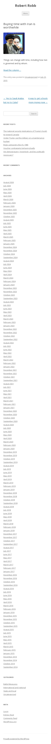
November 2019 (10, 455)
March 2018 (8, 523)
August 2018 (8, 506)
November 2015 (10, 619)
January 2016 (8, 612)
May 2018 (7, 517)
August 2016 (8, 588)
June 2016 (7, 595)
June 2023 (7, 308)
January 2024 (8, 284)
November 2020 (10, 414)
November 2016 (10, 578)
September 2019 (10, 462)
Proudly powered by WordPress (16, 739)
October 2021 (9, 377)
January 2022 (8, 366)
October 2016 (9, 581)
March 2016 (8, 605)
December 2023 (10, 288)
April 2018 (7, 520)
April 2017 (7, 561)
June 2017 (7, 554)
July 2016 (7, 592)
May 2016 (7, 599)
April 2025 (7, 233)
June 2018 (7, 513)
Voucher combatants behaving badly (19, 148)
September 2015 (10, 626)
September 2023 (10, 298)
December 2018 (10, 493)
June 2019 (7, 472)
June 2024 (7, 267)
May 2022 (7, 353)
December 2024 (10, 247)
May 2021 (7, 394)
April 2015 (7, 643)
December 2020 (10, 411)
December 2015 (10, 616)
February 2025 (9, 240)
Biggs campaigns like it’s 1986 (15, 145)
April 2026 (7, 196)
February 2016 (9, 609)
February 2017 (9, 568)
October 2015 (9, 622)
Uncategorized (31, 77)
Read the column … (12, 70)
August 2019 (8, 465)
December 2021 (10, 370)
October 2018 (9, 500)
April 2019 (7, 479)
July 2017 (7, 551)
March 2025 (8, 237)
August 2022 (8, 342)
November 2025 (10, 213)
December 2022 (10, 329)
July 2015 (7, 633)
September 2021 (10, 380)
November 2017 (10, 537)
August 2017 (8, 547)
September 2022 (10, 339)
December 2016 (10, 575)
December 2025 (10, 209)
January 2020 (8, 448)
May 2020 (7, 435)
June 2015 (7, 636)
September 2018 (10, 503)
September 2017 (10, 544)
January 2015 (8, 653)
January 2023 (8, 325)
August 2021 (8, 383)
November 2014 (10, 660)
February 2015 (9, 650)
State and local (9, 691)
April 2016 (7, 602)
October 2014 (9, 663)
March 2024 (8, 278)
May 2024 (7, 271)
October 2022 (9, 336)
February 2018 (9, 527)
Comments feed (10, 718)
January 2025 (8, 244)
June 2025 (7, 226)
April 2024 (7, 274)
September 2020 (10, 421)
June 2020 (7, 431)
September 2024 (10, 257)
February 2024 (9, 281)
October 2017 (9, 540)
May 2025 (7, 230)
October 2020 (9, 418)
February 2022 (9, 363)
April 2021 (7, 397)
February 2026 (9, 203)
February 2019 (9, 486)
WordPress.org (9, 721)
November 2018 (10, 496)
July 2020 (7, 428)
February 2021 (9, 404)
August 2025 (8, 220)
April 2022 (7, 356)
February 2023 (9, 322)
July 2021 (7, 387)
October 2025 (9, 216)
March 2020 (8, 441)
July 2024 (7, 264)
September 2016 (10, 585)
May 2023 (7, 312)
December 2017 (10, 534)
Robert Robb (25, 5)
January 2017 (8, 571)
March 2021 (8, 401)
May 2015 (7, 639)
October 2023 (9, 295)
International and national (14, 687)
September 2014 (10, 667)
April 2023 (7, 315)
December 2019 (10, 452)
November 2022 (10, 332)
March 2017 (8, 564)
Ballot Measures (10, 684)
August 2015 (8, 629)
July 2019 (7, 469)
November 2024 (10, 250)
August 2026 (8, 182)
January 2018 (8, 530)
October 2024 (9, 254)
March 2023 (8, 319)
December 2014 (10, 657)
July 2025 (7, 223)
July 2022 (7, 346)
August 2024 (8, 261)
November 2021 (10, 373)
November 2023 (10, 291)
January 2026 (8, 206)
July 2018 (7, 510)
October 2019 (9, 459)
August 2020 (8, 424)
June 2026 (7, 189)
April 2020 (7, 438)
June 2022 (7, 349)
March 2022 (8, 360)
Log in (5, 711)
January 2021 (8, 407)
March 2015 (8, 646)
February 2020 (9, 445)
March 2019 (8, 482)
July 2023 (7, 305)
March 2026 (8, 199)
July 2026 (7, 185)
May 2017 (7, 558)
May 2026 (7, 192)
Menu (25, 13)
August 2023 (8, 302)
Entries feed (8, 715)
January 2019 (8, 489)
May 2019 (7, 476)
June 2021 (7, 390)
